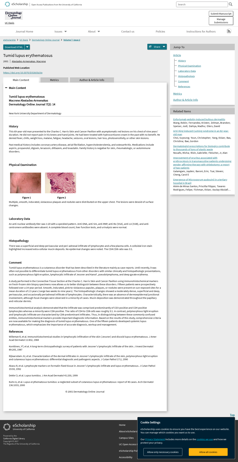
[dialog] (186, 438)
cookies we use (205, 439)
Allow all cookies (208, 452)
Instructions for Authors (201, 31)
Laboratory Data (187, 70)
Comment (183, 81)
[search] (230, 4)
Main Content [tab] (21, 80)
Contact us (127, 31)
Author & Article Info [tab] (91, 80)
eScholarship (9, 39)
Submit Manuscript (221, 13)
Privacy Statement (155, 439)
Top (232, 415)
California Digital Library (14, 438)
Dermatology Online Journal (46, 39)
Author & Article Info (185, 99)
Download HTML (14, 47)
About (92, 31)
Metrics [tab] (54, 80)
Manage (221, 20)
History (182, 60)
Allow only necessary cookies (163, 452)
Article (177, 55)
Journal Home (24, 31)
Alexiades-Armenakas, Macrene (29, 61)
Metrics (177, 93)
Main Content (17, 88)
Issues (58, 31)
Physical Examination (189, 65)
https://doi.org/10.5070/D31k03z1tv (22, 72)
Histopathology (186, 76)
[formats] (27, 47)
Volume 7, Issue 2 (71, 39)
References (184, 86)
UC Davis (9, 22)
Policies (160, 31)
